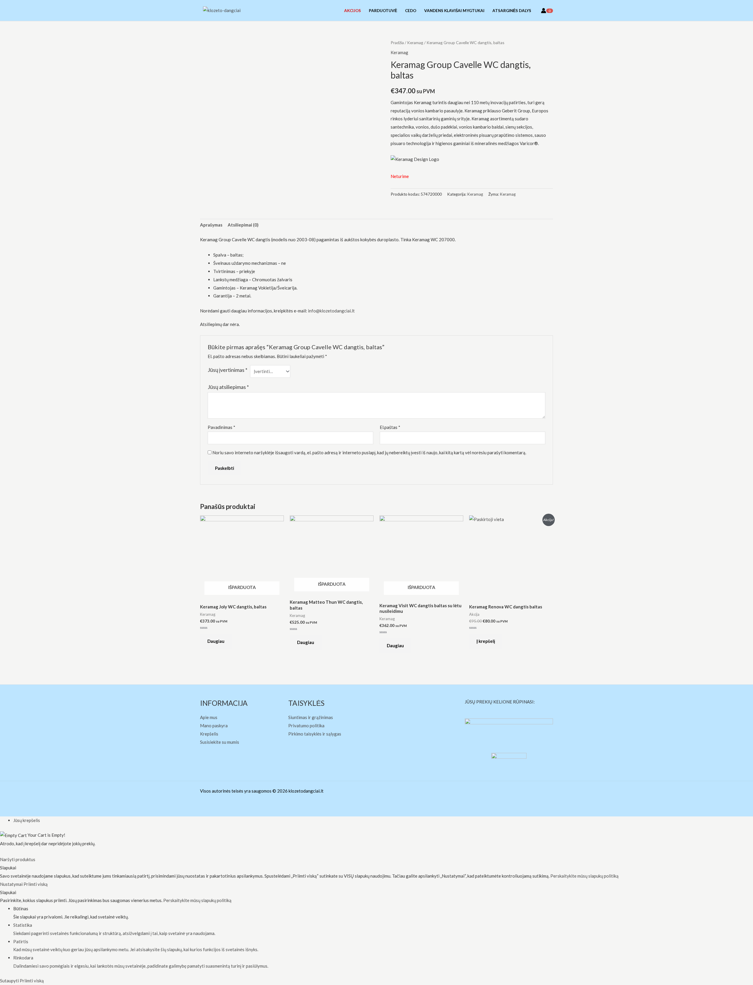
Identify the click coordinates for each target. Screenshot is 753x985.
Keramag (415, 42)
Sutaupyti (10, 980)
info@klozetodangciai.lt (331, 310)
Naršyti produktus (17, 859)
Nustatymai (12, 884)
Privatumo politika (306, 725)
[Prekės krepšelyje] (552, 10)
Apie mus (208, 717)
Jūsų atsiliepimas (228, 387)
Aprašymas (211, 224)
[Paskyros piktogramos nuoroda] (543, 10)
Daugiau (215, 641)
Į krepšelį (486, 641)
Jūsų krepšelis (26, 820)
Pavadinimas (221, 427)
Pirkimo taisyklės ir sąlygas (314, 733)
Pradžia (397, 42)
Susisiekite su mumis (219, 742)
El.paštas (390, 427)
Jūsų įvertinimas (227, 370)
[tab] (211, 225)
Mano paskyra (214, 725)
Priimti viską (36, 884)
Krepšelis (209, 733)
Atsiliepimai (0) (243, 224)
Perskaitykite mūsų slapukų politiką (584, 875)
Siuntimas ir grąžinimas (310, 717)
